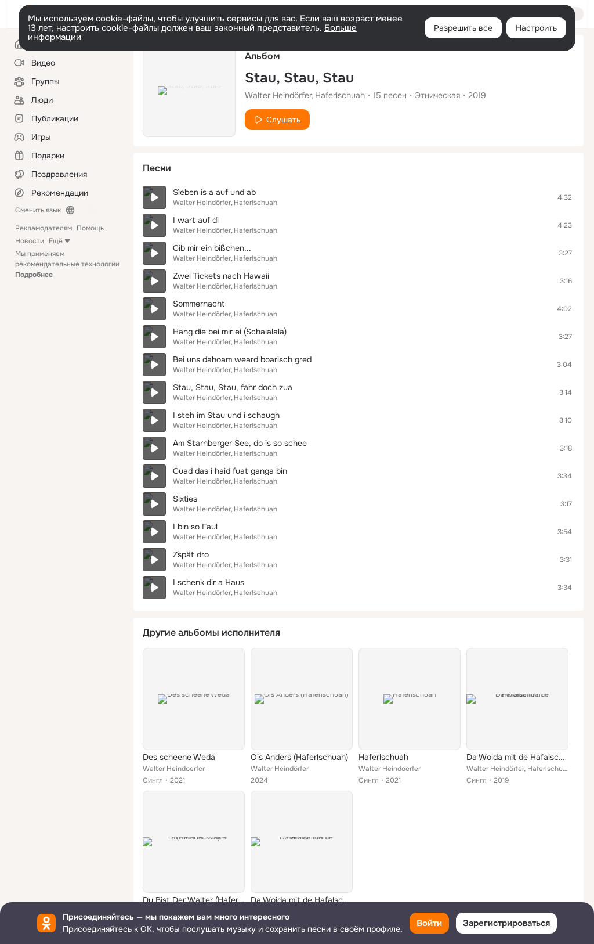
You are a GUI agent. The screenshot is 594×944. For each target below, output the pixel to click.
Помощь (90, 228)
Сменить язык (38, 210)
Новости (29, 241)
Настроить (536, 28)
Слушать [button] (283, 119)
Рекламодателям (43, 228)
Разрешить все (463, 28)
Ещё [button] (56, 241)
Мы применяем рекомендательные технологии (67, 264)
